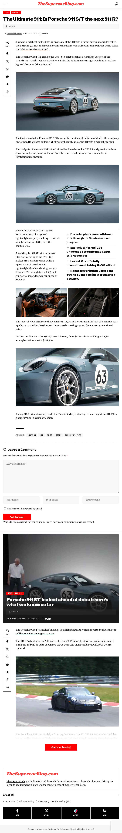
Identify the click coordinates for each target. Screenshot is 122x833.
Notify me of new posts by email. (24, 508)
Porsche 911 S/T (29, 45)
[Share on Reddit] (7, 76)
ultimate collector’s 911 (34, 49)
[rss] (105, 813)
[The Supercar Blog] (61, 4)
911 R (41, 435)
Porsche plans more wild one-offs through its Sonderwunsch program (90, 238)
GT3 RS (58, 435)
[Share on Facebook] (7, 53)
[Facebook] (17, 813)
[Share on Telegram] (7, 84)
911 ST (49, 435)
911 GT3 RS (31, 435)
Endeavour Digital (68, 829)
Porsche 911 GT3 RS (73, 435)
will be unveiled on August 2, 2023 (35, 633)
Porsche (15, 12)
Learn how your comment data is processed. (70, 522)
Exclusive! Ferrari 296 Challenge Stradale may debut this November (88, 251)
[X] (46, 813)
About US (8, 795)
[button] (6, 4)
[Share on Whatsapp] (7, 69)
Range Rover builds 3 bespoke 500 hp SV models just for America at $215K (91, 274)
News (6, 12)
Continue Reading (61, 747)
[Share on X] (7, 61)
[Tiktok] (75, 813)
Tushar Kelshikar (14, 33)
